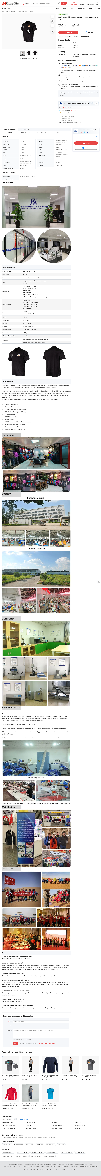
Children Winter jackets (7, 1122)
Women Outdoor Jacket (56, 1128)
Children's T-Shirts (18, 1144)
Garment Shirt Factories (37, 1152)
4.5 (80, 132)
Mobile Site (84, 1164)
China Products (19, 1164)
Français (30, 1166)
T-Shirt (18, 11)
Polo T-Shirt (31, 11)
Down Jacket (53, 1122)
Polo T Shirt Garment (36, 1156)
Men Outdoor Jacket (31, 1128)
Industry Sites (61, 1164)
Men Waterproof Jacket (80, 1125)
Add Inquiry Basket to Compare (29, 58)
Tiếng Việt (86, 1166)
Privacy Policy (74, 1169)
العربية (59, 1166)
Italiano (42, 1166)
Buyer (64, 8)
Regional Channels (69, 1164)
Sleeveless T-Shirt (50, 1144)
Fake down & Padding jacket (8, 1125)
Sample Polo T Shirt (80, 1152)
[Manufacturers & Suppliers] (10, 3)
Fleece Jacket (78, 1122)
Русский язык (36, 1166)
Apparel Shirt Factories (22, 1152)
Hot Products (12, 1164)
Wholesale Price (52, 1164)
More (3, 1159)
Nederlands (53, 1166)
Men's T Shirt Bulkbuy (49, 1156)
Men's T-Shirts (24, 11)
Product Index (78, 1164)
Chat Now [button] (90, 32)
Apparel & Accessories (10, 11)
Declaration (66, 1169)
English (13, 1166)
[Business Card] (97, 136)
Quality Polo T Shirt (7, 1156)
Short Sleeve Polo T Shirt (21, 1156)
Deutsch (47, 1166)
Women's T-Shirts (7, 1144)
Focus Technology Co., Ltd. (40, 1169)
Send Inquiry (68, 32)
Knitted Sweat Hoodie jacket (57, 1125)
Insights (90, 1164)
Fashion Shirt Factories (52, 1152)
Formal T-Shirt (39, 1144)
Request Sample (85, 36)
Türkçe (81, 1166)
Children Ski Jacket (30, 1122)
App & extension (81, 8)
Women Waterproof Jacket (8, 1128)
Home (3, 11)
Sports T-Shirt (61, 1144)
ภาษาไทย (76, 1166)
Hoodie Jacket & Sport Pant (33, 1125)
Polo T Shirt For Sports (66, 1152)
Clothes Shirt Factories (8, 1152)
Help (72, 8)
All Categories (7, 8)
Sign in (97, 4)
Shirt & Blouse (29, 1144)
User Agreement (59, 1169)
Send (15, 1043)
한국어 (63, 1166)
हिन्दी (72, 1166)
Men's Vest (77, 1128)
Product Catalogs (23, 1119)
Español (18, 1166)
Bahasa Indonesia (94, 1166)
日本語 (67, 1166)
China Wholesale (44, 1164)
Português (24, 1166)
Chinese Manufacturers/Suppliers (32, 1164)
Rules (98, 8)
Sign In (60, 122)
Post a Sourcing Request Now (47, 1043)
